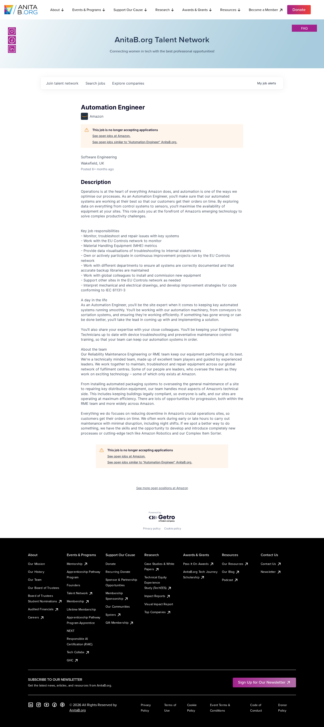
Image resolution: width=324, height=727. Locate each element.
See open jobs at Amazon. (111, 136)
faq (304, 28)
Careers (33, 617)
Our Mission (36, 564)
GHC (70, 660)
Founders (73, 585)
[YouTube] (46, 704)
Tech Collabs (75, 652)
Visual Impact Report (158, 604)
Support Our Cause (128, 9)
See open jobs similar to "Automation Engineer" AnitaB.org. (134, 142)
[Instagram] (12, 31)
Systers (111, 614)
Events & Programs (86, 9)
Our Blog (228, 572)
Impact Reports (154, 596)
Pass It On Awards (196, 564)
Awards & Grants (195, 9)
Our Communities (118, 606)
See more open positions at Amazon (162, 488)
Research (162, 9)
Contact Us (268, 564)
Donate (111, 564)
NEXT (71, 631)
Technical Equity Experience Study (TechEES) (155, 582)
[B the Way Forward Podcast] (62, 704)
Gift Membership (117, 622)
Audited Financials (41, 609)
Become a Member (263, 9)
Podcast (227, 580)
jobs (95, 83)
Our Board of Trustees (43, 588)
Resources (228, 9)
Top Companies (155, 612)
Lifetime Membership (81, 609)
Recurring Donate (118, 572)
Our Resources (232, 564)
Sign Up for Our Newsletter (261, 682)
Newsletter (268, 572)
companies (128, 83)
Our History (36, 572)
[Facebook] (12, 40)
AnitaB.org (77, 710)
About (55, 9)
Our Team (34, 579)
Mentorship (75, 564)
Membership (75, 601)
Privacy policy (152, 528)
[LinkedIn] (12, 49)
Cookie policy (172, 528)
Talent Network (77, 593)
